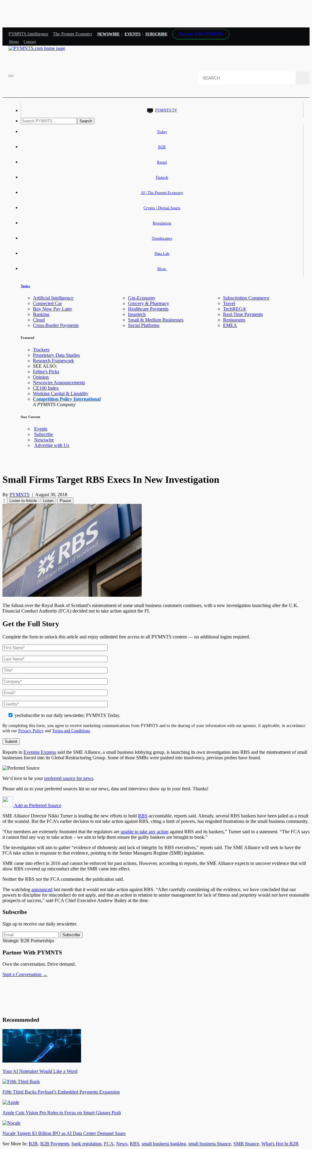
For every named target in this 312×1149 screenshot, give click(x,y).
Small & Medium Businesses (155, 319)
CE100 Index (46, 388)
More (162, 268)
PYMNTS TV (166, 110)
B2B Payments (54, 1143)
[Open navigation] (11, 76)
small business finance (209, 1143)
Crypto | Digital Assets (162, 208)
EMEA (230, 325)
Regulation (162, 223)
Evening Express (39, 752)
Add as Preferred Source (37, 805)
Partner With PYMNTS (201, 34)
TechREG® (234, 308)
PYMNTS (19, 494)
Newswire (108, 34)
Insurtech (137, 314)
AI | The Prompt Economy (162, 192)
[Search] (303, 78)
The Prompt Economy (72, 34)
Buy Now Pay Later (52, 308)
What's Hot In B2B (280, 1143)
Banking (41, 314)
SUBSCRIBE (156, 34)
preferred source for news (68, 778)
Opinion (41, 377)
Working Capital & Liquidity (60, 393)
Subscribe (43, 434)
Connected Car (47, 303)
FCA (109, 1143)
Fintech (162, 177)
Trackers (41, 349)
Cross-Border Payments (56, 325)
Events (132, 34)
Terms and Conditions (71, 730)
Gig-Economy (141, 297)
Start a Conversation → (25, 974)
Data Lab (161, 253)
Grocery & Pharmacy (148, 303)
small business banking (164, 1143)
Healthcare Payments (148, 308)
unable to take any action (144, 831)
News (121, 1143)
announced (41, 889)
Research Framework (53, 360)
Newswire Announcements (59, 382)
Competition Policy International (67, 399)
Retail (162, 162)
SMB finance (246, 1143)
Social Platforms (143, 325)
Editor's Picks (46, 371)
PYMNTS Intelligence (28, 34)
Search (86, 121)
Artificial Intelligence (53, 297)
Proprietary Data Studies (56, 355)
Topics (25, 286)
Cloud (39, 319)
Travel (229, 303)
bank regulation (86, 1143)
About (14, 42)
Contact (29, 42)
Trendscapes (162, 238)
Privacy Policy (31, 730)
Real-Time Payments (243, 314)
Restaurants (234, 319)
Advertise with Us (51, 445)
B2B (162, 147)
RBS (142, 815)
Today (162, 131)
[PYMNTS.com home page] (37, 48)
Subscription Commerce (246, 297)
